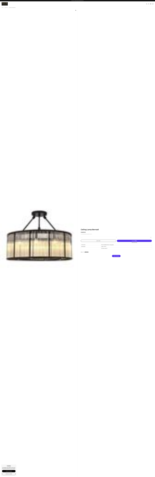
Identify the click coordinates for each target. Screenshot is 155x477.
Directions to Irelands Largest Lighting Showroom (77, 0)
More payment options (134, 242)
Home (2, 7)
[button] (151, 237)
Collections (6, 7)
